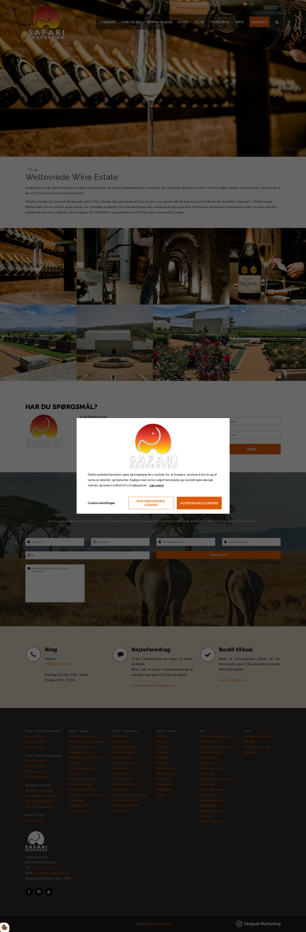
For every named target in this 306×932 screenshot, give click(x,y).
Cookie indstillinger (101, 503)
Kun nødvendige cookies (151, 503)
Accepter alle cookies (199, 503)
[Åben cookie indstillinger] (4, 927)
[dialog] (153, 466)
